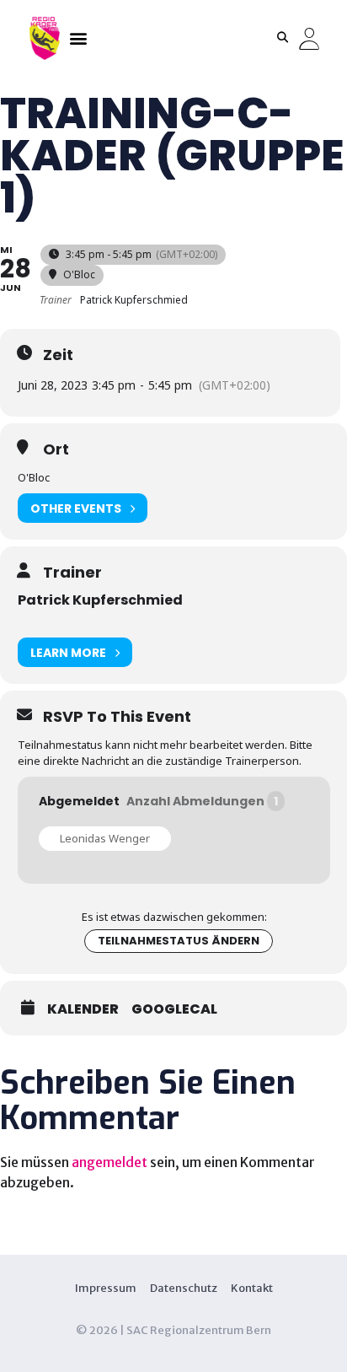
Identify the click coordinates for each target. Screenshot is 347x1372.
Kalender (83, 1009)
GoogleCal (174, 1009)
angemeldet (109, 1162)
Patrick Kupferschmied (100, 600)
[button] (78, 37)
